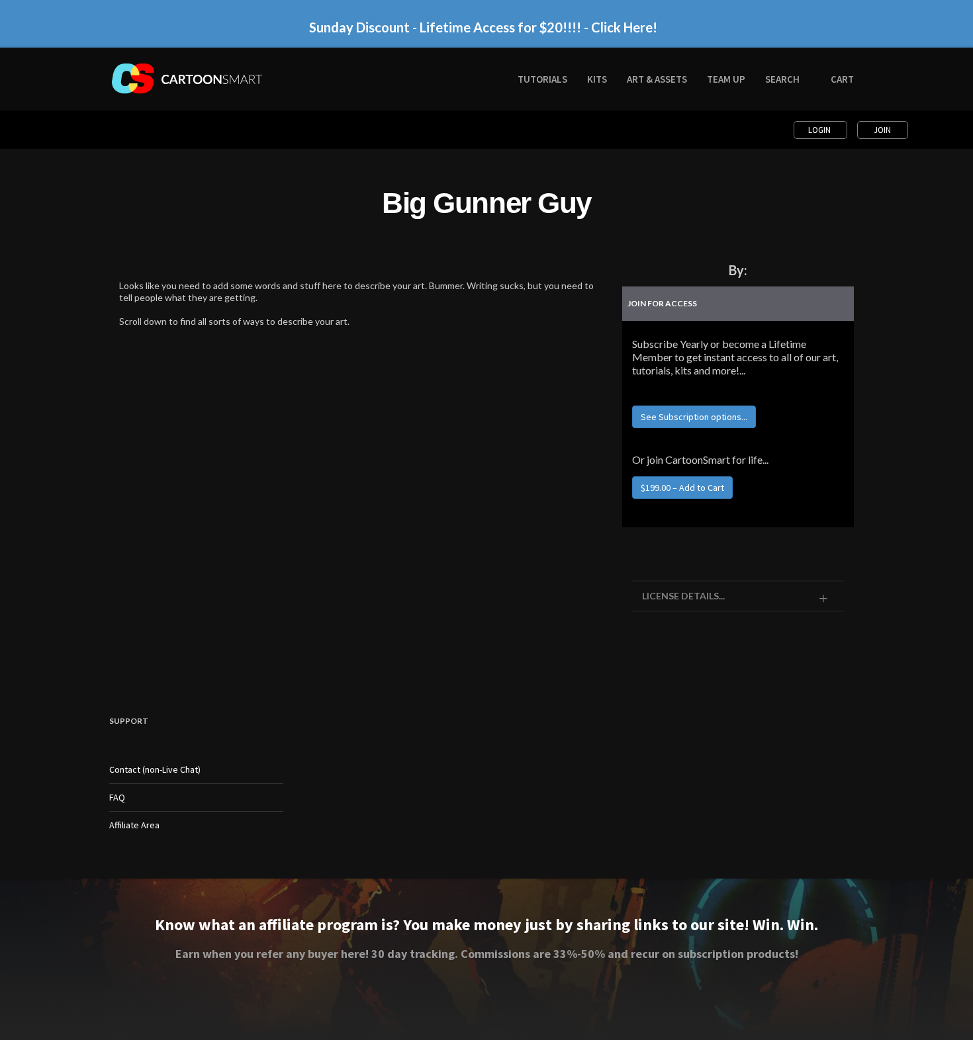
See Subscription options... (694, 417)
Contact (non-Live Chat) (155, 769)
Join (882, 130)
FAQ (117, 797)
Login (820, 130)
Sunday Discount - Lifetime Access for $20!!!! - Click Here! (483, 27)
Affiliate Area (134, 825)
